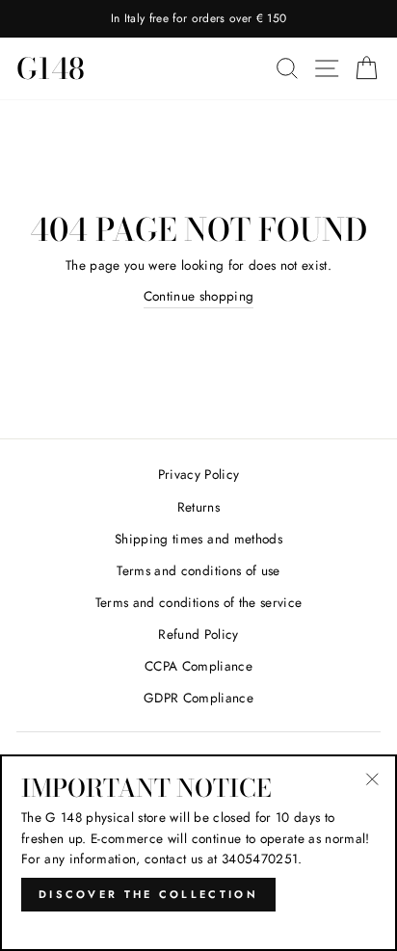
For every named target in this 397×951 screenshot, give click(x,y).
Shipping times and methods (198, 538)
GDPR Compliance (198, 697)
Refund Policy (198, 634)
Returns (198, 506)
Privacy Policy (199, 474)
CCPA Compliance (198, 665)
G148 (50, 68)
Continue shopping (199, 295)
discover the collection (148, 894)
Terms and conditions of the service (199, 602)
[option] (198, 19)
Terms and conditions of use (198, 570)
